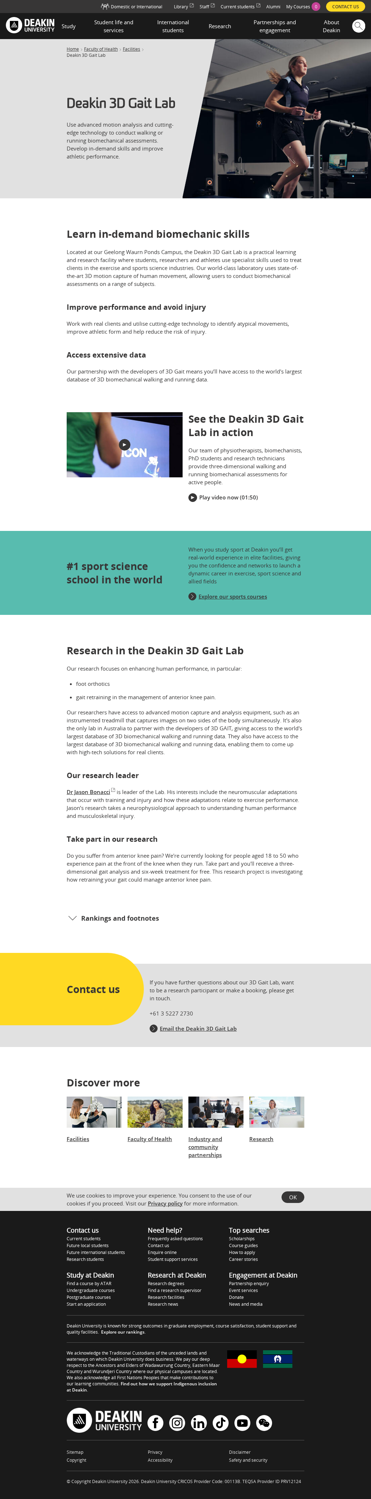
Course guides (243, 1245)
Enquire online (162, 1252)
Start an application (86, 1304)
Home (73, 49)
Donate (236, 1297)
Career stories (243, 1259)
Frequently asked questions (175, 1239)
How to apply (242, 1252)
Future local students (88, 1245)
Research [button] (220, 26)
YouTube (242, 1424)
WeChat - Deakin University (264, 1424)
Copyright (76, 1460)
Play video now (218, 497)
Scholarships (242, 1239)
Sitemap (75, 1452)
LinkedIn (199, 1424)
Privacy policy (165, 1203)
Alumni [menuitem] (273, 7)
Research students (85, 1259)
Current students (84, 1239)
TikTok (221, 1424)
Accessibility (160, 1460)
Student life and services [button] (113, 26)
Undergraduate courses (91, 1290)
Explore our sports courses (233, 596)
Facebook (155, 1424)
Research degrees (166, 1283)
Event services (243, 1290)
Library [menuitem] (181, 7)
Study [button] (69, 26)
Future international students (96, 1252)
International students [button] (173, 26)
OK (293, 1197)
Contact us (158, 1245)
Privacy (155, 1452)
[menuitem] (303, 6)
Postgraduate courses (89, 1297)
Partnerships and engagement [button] (275, 26)
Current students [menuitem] (238, 7)
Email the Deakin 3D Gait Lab (198, 1028)
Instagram (177, 1424)
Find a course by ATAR (89, 1283)
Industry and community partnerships (205, 1146)
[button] (125, 444)
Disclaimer (240, 1452)
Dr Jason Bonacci (88, 791)
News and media (246, 1304)
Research (261, 1139)
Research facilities (166, 1297)
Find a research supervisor (174, 1290)
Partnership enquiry (249, 1283)
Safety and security (248, 1460)
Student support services (173, 1259)
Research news (163, 1304)
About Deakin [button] (331, 26)
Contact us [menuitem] (345, 7)
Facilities (131, 49)
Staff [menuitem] (204, 7)
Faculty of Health (101, 49)
